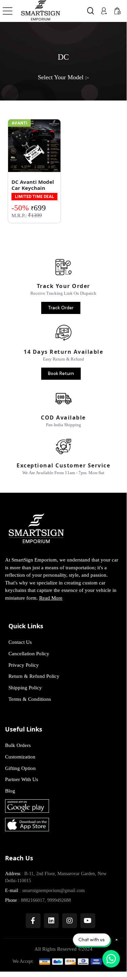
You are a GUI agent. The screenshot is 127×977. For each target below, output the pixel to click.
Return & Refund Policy (33, 676)
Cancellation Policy (28, 653)
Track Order (61, 308)
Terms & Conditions (29, 699)
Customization (20, 756)
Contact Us (20, 642)
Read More (50, 598)
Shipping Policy (25, 687)
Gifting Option (20, 768)
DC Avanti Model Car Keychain (32, 184)
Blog (10, 791)
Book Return (61, 373)
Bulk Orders (18, 745)
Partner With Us (21, 779)
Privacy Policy (23, 665)
